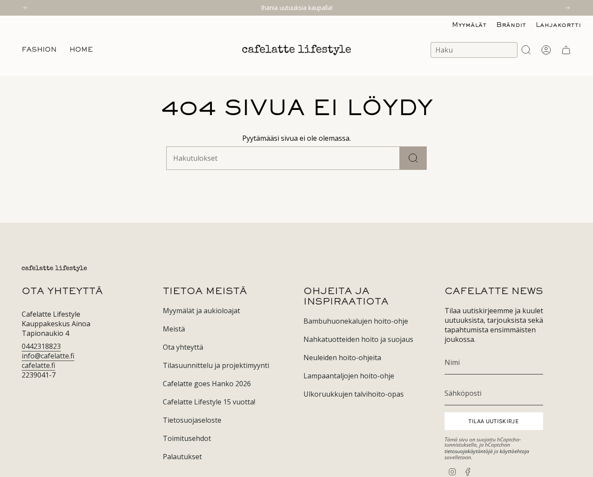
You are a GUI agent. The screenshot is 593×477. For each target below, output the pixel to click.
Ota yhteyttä (183, 347)
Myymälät (469, 25)
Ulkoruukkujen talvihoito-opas (353, 394)
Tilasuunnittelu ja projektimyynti (216, 365)
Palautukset (182, 456)
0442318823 (41, 346)
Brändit (511, 25)
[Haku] (413, 158)
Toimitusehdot (187, 438)
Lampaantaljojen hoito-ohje (348, 376)
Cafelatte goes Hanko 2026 (207, 383)
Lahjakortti (558, 25)
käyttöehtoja (514, 451)
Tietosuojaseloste (192, 420)
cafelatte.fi (38, 365)
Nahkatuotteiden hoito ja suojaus (358, 339)
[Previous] (26, 8)
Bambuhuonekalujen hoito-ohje (355, 321)
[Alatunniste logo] (54, 268)
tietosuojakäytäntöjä (469, 451)
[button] (39, 50)
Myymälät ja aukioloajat (201, 310)
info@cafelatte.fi (48, 356)
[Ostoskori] (566, 50)
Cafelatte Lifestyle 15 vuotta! (209, 402)
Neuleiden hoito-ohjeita (342, 357)
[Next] (567, 8)
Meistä (174, 329)
